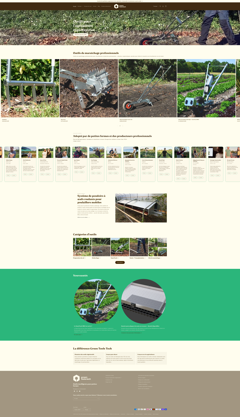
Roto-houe (63, 119)
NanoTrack (114, 258)
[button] (80, 6)
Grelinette (4, 119)
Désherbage (95, 258)
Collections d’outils (110, 375)
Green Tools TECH (79, 414)
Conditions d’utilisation (148, 414)
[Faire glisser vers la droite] (122, 126)
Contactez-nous (109, 379)
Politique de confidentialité (144, 379)
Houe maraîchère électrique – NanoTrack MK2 (188, 119)
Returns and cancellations (143, 388)
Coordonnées (123, 414)
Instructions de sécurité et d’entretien (146, 375)
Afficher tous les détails (83, 217)
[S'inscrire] (98, 398)
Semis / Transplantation (137, 258)
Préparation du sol (78, 258)
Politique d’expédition (142, 384)
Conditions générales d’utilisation (145, 386)
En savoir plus (77, 334)
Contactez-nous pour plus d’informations (130, 332)
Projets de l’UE (109, 382)
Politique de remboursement (144, 382)
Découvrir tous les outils (80, 34)
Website (15, 177)
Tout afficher (120, 262)
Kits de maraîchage (154, 258)
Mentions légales (141, 377)
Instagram (3, 178)
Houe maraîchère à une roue (126, 119)
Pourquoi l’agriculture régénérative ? (113, 377)
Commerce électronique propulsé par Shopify (90, 414)
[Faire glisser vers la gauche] (117, 126)
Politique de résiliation (130, 414)
